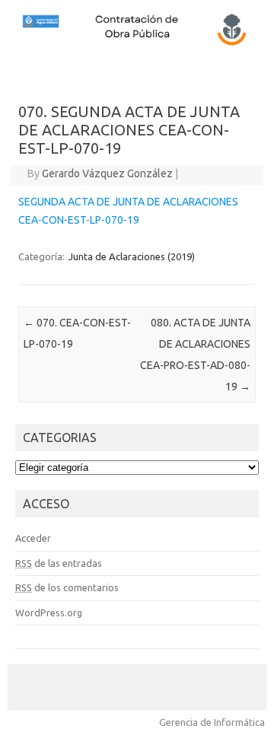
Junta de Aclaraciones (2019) (131, 256)
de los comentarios (67, 587)
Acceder (33, 538)
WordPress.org (48, 612)
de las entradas (58, 563)
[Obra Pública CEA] (137, 43)
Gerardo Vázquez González (107, 173)
